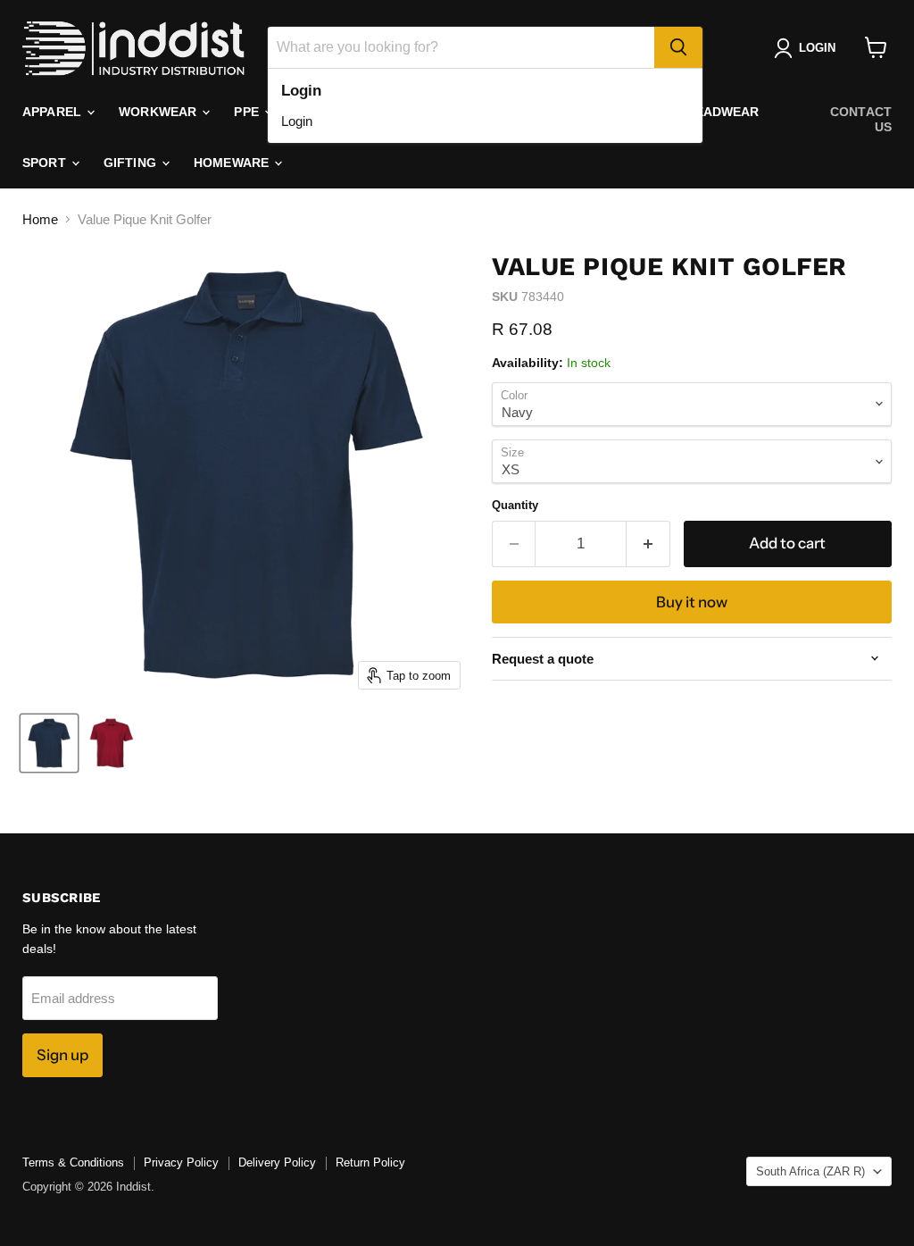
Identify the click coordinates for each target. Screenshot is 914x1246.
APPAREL (53, 112)
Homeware (233, 162)
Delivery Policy (277, 1162)
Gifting (132, 162)
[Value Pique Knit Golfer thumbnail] (49, 743)
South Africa (810, 1171)
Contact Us (861, 119)
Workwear (159, 112)
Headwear (722, 112)
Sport (46, 162)
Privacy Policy (181, 1162)
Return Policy (370, 1162)
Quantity (515, 505)
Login (296, 121)
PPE (248, 112)
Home (40, 219)
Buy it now (691, 602)
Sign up (62, 1055)
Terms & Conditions (73, 1162)
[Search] (678, 47)
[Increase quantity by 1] (648, 543)
